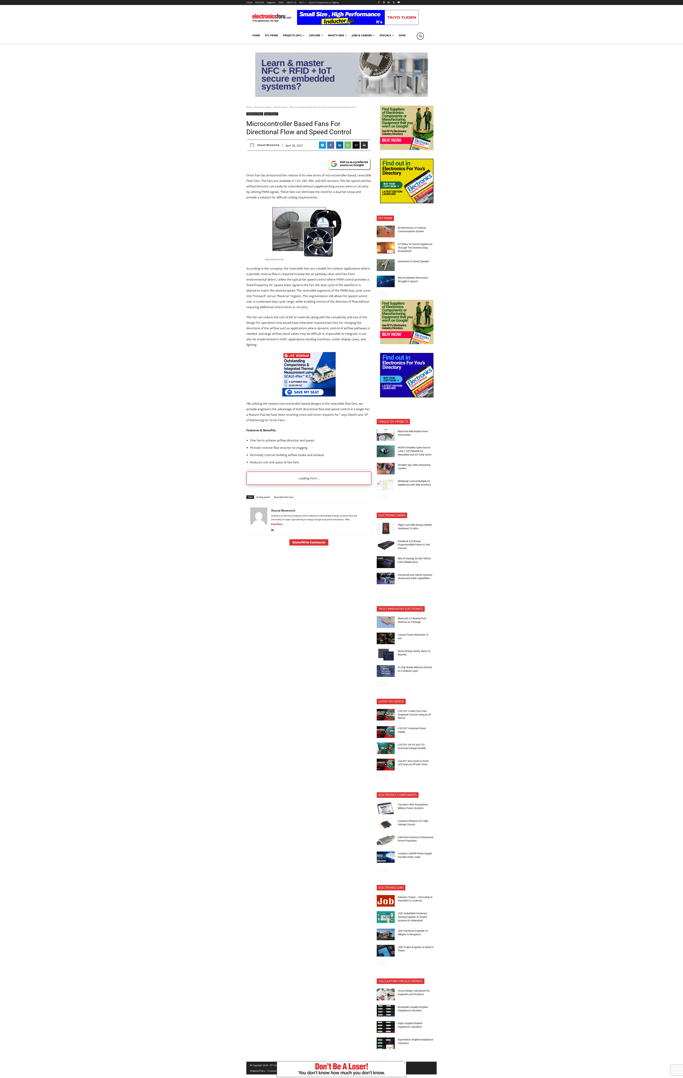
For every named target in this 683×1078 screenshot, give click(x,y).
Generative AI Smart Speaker (413, 261)
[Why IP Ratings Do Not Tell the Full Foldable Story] (386, 562)
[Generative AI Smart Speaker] (386, 265)
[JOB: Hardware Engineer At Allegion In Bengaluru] (386, 934)
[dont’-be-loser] (341, 1076)
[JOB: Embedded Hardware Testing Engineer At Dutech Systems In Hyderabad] (386, 917)
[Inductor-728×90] (358, 23)
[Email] (356, 145)
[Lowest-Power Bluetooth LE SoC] (386, 638)
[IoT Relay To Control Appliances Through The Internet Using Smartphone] (386, 248)
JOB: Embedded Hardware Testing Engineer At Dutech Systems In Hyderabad (412, 917)
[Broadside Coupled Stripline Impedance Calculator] (386, 1011)
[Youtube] (399, 3)
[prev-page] (379, 294)
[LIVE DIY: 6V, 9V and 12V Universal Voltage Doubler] (386, 748)
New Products (281, 107)
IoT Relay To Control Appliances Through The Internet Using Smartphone (415, 247)
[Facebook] (379, 3)
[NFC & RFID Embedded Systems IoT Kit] (341, 95)
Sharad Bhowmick (268, 145)
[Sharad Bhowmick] (253, 145)
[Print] (364, 145)
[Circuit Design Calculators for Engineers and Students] (386, 994)
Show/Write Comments (308, 542)
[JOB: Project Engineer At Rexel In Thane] (386, 951)
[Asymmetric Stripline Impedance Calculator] (386, 1043)
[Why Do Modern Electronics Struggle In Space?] (386, 281)
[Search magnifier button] (420, 36)
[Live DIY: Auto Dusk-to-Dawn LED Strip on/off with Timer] (386, 764)
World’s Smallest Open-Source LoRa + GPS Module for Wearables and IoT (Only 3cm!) (414, 451)
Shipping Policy (257, 1070)
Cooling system (263, 497)
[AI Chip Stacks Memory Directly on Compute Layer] (386, 671)
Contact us (273, 1070)
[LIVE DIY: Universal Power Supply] (386, 732)
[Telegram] (322, 145)
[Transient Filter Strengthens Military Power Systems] (386, 808)
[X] (394, 3)
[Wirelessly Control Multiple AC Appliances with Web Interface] (386, 485)
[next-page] (384, 294)
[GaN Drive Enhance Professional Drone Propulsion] (386, 841)
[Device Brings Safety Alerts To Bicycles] (386, 655)
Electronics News (263, 107)
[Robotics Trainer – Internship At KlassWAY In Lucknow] (386, 901)
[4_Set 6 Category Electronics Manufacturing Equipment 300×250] (406, 202)
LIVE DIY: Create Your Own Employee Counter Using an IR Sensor (414, 714)
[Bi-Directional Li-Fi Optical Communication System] (386, 231)
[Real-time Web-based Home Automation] (386, 435)
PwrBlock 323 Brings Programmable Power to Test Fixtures (414, 545)
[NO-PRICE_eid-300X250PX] (406, 149)
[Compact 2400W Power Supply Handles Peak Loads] (386, 857)
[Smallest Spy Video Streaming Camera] (386, 469)
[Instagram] (384, 3)
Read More (276, 524)
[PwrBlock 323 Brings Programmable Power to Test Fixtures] (386, 545)
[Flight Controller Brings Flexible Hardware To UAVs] (386, 528)
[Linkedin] (389, 3)
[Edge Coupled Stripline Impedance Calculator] (386, 1027)
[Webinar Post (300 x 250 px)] (309, 395)
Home (249, 107)
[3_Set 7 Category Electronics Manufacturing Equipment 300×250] (406, 396)
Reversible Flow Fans (283, 497)
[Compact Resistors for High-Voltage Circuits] (386, 825)
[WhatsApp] (347, 145)
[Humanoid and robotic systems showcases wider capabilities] (386, 578)
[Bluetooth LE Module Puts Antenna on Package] (386, 622)
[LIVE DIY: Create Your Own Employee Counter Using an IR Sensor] (386, 715)
